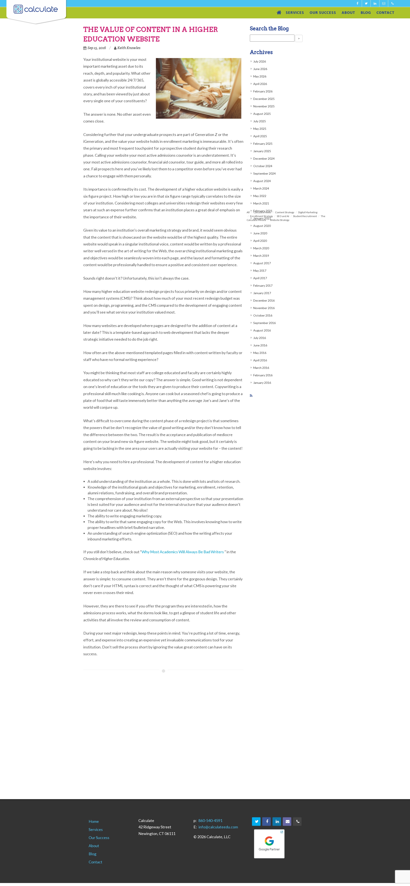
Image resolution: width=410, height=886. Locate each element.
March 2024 (261, 188)
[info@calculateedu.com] (383, 3)
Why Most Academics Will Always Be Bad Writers (183, 551)
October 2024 (262, 166)
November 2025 (264, 106)
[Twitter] (366, 3)
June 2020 (260, 233)
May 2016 (259, 353)
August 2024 (262, 181)
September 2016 (264, 323)
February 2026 (262, 91)
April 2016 (260, 360)
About (94, 845)
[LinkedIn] (375, 3)
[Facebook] (357, 3)
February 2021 (262, 211)
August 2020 (262, 226)
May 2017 (259, 270)
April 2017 (260, 278)
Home (94, 821)
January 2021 (262, 218)
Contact (95, 862)
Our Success (99, 837)
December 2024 (264, 158)
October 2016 (262, 315)
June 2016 (260, 345)
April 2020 (260, 240)
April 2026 (260, 84)
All (248, 212)
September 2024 (264, 173)
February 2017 (262, 285)
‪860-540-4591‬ (210, 820)
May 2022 (259, 196)
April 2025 (260, 136)
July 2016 (259, 338)
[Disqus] (163, 738)
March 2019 (261, 255)
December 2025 (264, 99)
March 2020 (261, 248)
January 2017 (262, 293)
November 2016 (264, 308)
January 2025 (262, 151)
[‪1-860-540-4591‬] (392, 3)
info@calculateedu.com (218, 827)
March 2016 (261, 367)
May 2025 (259, 128)
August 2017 (262, 263)
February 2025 (262, 143)
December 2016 (264, 300)
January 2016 (262, 382)
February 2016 (262, 375)
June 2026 (260, 69)
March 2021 (261, 203)
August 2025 (262, 113)
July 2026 (259, 61)
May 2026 (259, 76)
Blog (92, 853)
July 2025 (259, 121)
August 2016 (262, 330)
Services (96, 829)
